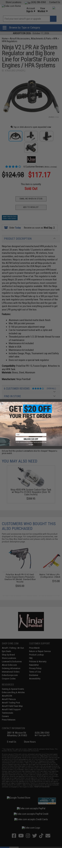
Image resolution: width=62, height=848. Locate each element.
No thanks (31, 444)
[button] (31, 440)
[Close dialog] (2, 404)
